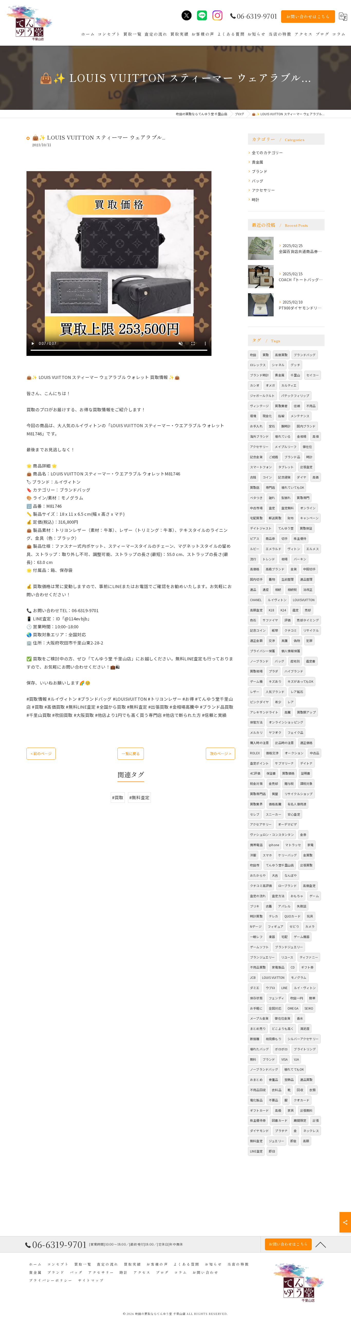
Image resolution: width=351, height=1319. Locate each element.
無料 (253, 1059)
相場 (284, 559)
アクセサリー (263, 190)
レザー (255, 691)
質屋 (275, 794)
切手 (284, 538)
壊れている (283, 436)
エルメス (312, 548)
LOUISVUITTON (304, 600)
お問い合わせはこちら (308, 16)
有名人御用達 (297, 804)
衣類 (312, 1090)
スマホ (267, 855)
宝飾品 (289, 1079)
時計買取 (256, 916)
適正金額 (256, 640)
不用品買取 (258, 967)
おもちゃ (297, 896)
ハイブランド (293, 671)
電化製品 (256, 1100)
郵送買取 (275, 518)
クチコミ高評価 (261, 885)
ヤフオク (275, 732)
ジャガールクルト (262, 395)
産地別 (295, 661)
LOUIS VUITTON (273, 977)
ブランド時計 (259, 375)
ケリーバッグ (287, 855)
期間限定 (300, 1120)
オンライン (308, 508)
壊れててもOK (294, 1069)
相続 (278, 589)
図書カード (280, 1120)
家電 (310, 845)
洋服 (253, 855)
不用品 (311, 406)
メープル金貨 (259, 1018)
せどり (294, 926)
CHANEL (256, 600)
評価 (287, 620)
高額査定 (256, 610)
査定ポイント (259, 763)
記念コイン (258, 630)
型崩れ (286, 497)
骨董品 (273, 1079)
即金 (293, 1141)
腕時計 (286, 426)
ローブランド (287, 885)
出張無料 (306, 1110)
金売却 (273, 783)
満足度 (305, 1028)
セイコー (312, 375)
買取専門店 (258, 794)
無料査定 (256, 1141)
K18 (271, 610)
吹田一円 (296, 998)
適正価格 (306, 742)
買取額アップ (306, 712)
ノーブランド (259, 661)
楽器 (272, 936)
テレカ (273, 916)
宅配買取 (256, 518)
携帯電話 (256, 845)
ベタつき (256, 497)
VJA (296, 1059)
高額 (306, 1141)
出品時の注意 (284, 742)
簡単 (312, 998)
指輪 (281, 416)
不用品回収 (258, 1090)
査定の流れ (258, 896)
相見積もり (273, 1039)
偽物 (297, 640)
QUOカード (292, 916)
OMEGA (293, 1008)
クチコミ (290, 630)
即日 (272, 1151)
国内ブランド (306, 426)
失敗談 (301, 906)
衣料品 (276, 1090)
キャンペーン (309, 518)
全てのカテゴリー (267, 152)
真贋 (284, 640)
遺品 (253, 589)
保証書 (271, 773)
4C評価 (255, 773)
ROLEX (255, 753)
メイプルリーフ (285, 446)
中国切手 (309, 569)
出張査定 (306, 467)
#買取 (118, 797)
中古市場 (256, 508)
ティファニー (309, 957)
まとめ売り (258, 1028)
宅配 (284, 936)
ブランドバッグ (305, 355)
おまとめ (256, 1079)
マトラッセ (293, 845)
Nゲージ (256, 926)
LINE (284, 987)
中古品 (314, 753)
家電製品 (278, 967)
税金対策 (256, 783)
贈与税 (289, 783)
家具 (291, 1110)
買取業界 (256, 804)
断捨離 (255, 1039)
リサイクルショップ (298, 794)
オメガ (270, 385)
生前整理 (287, 579)
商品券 (270, 538)
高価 (315, 477)
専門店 (270, 487)
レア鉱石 (297, 691)
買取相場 (256, 671)
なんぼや (290, 875)
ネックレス (311, 1130)
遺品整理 (306, 579)
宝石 (272, 426)
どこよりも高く (283, 1028)
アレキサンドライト (264, 712)
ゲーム (314, 896)
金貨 (294, 569)
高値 (315, 436)
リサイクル (311, 630)
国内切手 (256, 579)
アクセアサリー (261, 824)
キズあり (275, 681)
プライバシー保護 (262, 651)
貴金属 (258, 162)
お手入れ (256, 426)
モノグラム (299, 977)
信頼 (297, 406)
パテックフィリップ (295, 395)
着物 (272, 579)
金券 (303, 834)
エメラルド (273, 548)
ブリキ (255, 906)
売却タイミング (308, 620)
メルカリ (256, 732)
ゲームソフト (259, 947)
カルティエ (289, 385)
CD (293, 967)
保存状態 (256, 998)
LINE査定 (256, 1151)
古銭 (253, 477)
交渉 (272, 640)
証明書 (305, 773)
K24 (283, 610)
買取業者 (281, 406)
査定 (272, 508)
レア (291, 702)
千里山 (295, 375)
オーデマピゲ (287, 824)
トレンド (269, 559)
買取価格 (288, 773)
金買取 (308, 855)
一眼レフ (256, 936)
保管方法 (256, 722)
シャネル (278, 365)
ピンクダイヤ (259, 702)
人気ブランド (275, 691)
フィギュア (275, 926)
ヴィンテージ (259, 406)
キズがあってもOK (300, 681)
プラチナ (281, 1130)
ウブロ (270, 987)
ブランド (259, 171)
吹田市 (255, 865)
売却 (308, 610)
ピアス (255, 538)
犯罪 (309, 640)
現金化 (267, 416)
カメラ (310, 926)
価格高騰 (275, 804)
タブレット (286, 467)
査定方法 (278, 896)
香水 (300, 1018)
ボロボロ (281, 1049)
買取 (266, 355)
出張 (315, 1120)
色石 (253, 620)
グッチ (295, 365)
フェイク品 (295, 732)
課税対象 (306, 783)
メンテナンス (300, 416)
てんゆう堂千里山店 (280, 865)
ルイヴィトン (277, 600)
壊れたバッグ (259, 1049)
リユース (287, 957)
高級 (278, 1110)
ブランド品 (292, 457)
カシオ (255, 385)
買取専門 (303, 497)
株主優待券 (258, 1120)
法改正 (308, 589)
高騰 (287, 712)
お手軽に (256, 1008)
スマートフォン (261, 467)
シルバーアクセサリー (303, 1039)
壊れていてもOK (292, 487)
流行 (253, 559)
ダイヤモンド (259, 1130)
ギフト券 (307, 967)
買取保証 (306, 528)
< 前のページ (41, 753)
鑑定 (295, 610)
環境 (253, 416)
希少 (278, 702)
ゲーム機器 (301, 936)
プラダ (273, 671)
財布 (291, 518)
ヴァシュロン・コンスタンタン (272, 834)
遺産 (266, 589)
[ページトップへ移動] (321, 1244)
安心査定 (294, 814)
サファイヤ (270, 620)
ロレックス (258, 365)
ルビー (255, 548)
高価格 (255, 569)
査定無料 (287, 508)
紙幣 (275, 630)
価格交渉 (272, 753)
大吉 (275, 875)
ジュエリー (276, 1141)
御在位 (307, 446)
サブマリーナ (284, 763)
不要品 (273, 1100)
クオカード (301, 1100)
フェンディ (276, 998)
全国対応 (275, 1008)
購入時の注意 (259, 742)
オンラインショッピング (286, 722)
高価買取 (281, 355)
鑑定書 (311, 661)
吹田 (253, 355)
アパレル (284, 906)
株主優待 (300, 538)
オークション (294, 753)
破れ (272, 497)
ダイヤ (301, 477)
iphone (274, 845)
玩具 (310, 916)
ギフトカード (259, 1110)
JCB (253, 977)
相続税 (292, 589)
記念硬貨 (284, 477)
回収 (300, 1090)
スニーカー (273, 814)
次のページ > (220, 753)
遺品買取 (306, 1079)
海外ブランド (259, 436)
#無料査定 (139, 797)
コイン (267, 477)
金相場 (302, 436)
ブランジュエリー (262, 957)
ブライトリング (305, 1049)
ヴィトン (294, 548)
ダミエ (255, 987)
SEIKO (308, 1008)
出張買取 (306, 865)
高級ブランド (275, 569)
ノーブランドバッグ (264, 1069)
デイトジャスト (261, 528)
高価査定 (309, 885)
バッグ (258, 180)
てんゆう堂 (286, 528)
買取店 (255, 487)
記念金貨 (256, 457)
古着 (269, 906)
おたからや (258, 875)
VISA (284, 1059)
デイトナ (306, 763)
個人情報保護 (290, 651)
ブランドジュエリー (289, 947)
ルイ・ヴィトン (305, 987)
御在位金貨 (282, 1018)
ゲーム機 (256, 681)
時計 (256, 199)
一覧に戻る (131, 753)
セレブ (255, 814)
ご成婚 (273, 457)
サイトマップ (91, 1280)
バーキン (300, 559)
